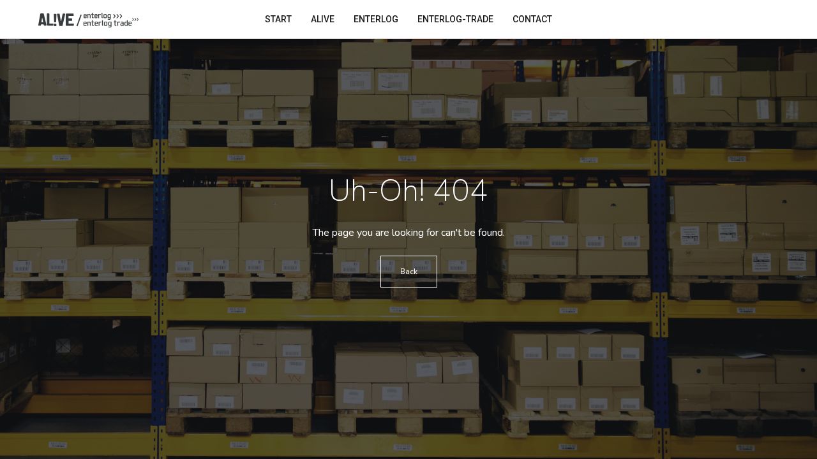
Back (408, 271)
